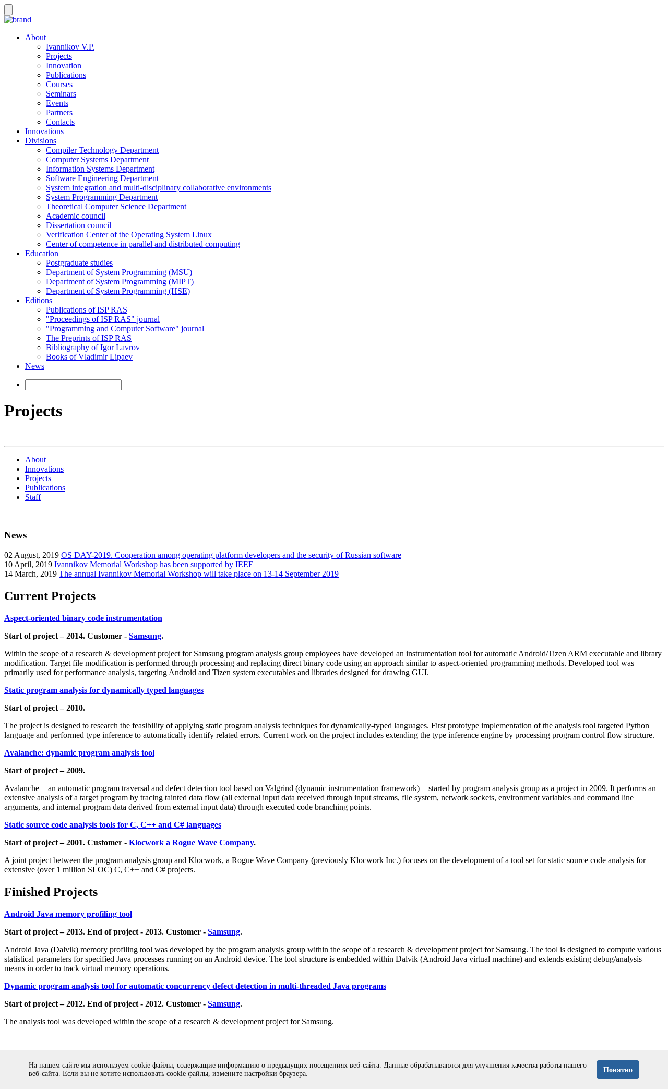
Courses (59, 84)
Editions (38, 300)
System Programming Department (102, 197)
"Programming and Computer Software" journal (125, 328)
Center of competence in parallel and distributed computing (143, 244)
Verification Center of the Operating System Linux (129, 234)
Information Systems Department (100, 168)
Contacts (60, 121)
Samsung (145, 635)
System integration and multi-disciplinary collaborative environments (158, 187)
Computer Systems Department (97, 159)
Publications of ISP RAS (86, 309)
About (35, 37)
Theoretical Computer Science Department (116, 206)
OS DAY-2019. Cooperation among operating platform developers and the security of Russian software (231, 555)
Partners (59, 112)
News (34, 366)
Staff (33, 497)
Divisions (40, 140)
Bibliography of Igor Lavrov (93, 347)
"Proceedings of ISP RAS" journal (103, 319)
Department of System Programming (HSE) (118, 290)
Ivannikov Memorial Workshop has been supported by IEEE (154, 564)
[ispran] (5, 436)
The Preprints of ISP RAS (89, 337)
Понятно (618, 1070)
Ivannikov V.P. (70, 46)
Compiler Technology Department (102, 150)
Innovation (63, 65)
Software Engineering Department (102, 178)
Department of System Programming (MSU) (119, 272)
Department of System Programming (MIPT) (120, 281)
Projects (59, 56)
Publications (66, 74)
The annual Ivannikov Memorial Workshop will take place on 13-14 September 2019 (199, 573)
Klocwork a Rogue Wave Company (191, 842)
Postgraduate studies (79, 262)
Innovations (44, 131)
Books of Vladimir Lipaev (89, 356)
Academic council (75, 215)
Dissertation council (78, 225)
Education (41, 253)
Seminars (61, 93)
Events (57, 103)
